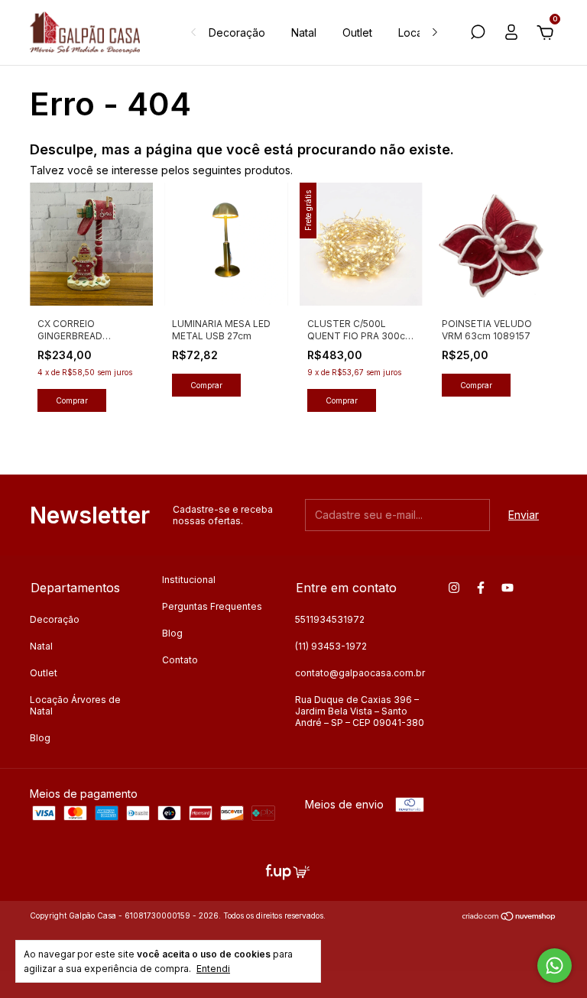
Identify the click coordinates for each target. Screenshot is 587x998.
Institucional (189, 579)
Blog (40, 738)
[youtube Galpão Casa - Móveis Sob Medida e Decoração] (507, 588)
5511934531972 (330, 619)
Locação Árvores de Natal (75, 705)
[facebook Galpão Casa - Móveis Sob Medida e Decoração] (481, 588)
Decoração (237, 32)
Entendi (213, 968)
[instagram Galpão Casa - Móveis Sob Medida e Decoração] (454, 588)
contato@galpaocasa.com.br (360, 673)
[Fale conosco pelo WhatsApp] (554, 965)
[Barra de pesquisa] (478, 34)
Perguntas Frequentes (212, 606)
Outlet (357, 32)
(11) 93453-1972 (331, 646)
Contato (180, 660)
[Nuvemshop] (509, 917)
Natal (303, 32)
